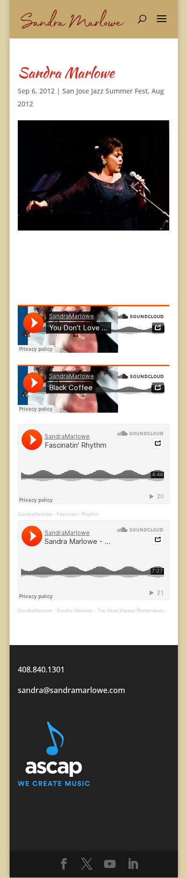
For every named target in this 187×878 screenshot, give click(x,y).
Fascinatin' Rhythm (77, 514)
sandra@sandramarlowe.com (71, 690)
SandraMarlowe (35, 514)
